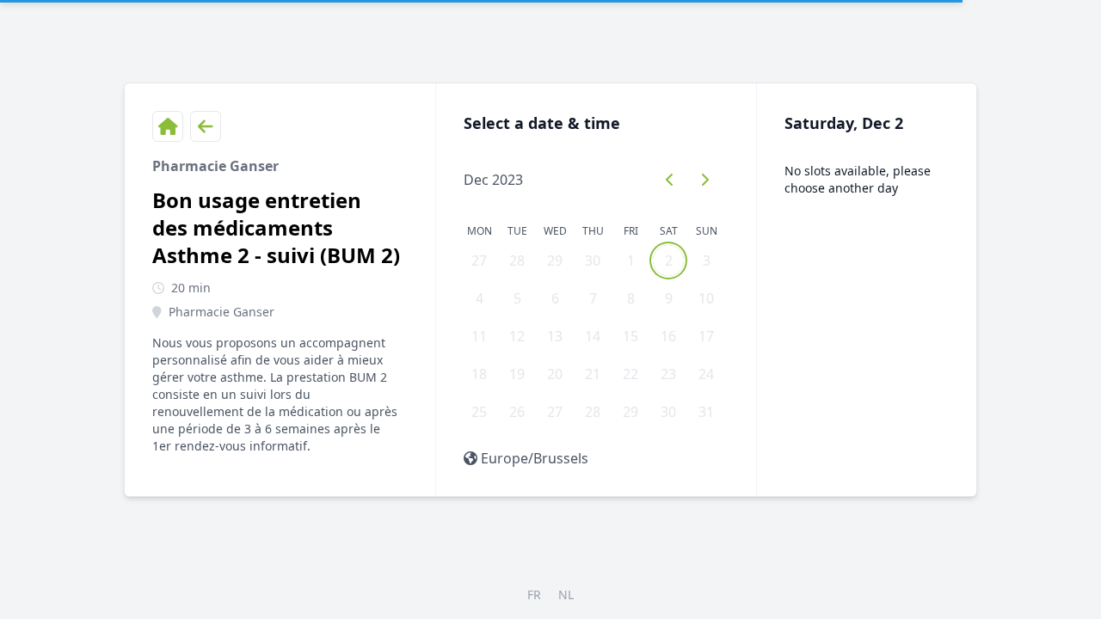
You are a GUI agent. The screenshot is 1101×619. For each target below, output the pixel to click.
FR (534, 594)
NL (566, 594)
